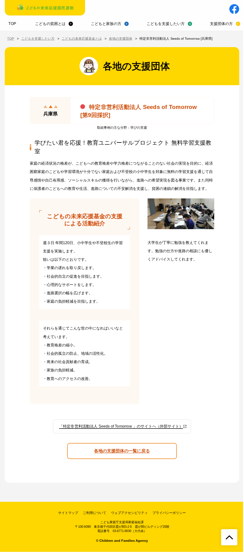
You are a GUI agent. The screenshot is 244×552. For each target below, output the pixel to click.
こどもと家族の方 (106, 24)
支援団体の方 (221, 24)
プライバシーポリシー (169, 513)
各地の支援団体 (120, 38)
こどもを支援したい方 (166, 24)
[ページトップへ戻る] (229, 537)
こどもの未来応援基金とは (82, 38)
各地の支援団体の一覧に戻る (122, 450)
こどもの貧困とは (50, 24)
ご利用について (94, 513)
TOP (12, 24)
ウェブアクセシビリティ (129, 513)
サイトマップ (68, 513)
